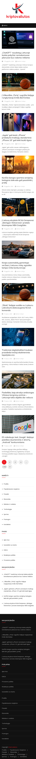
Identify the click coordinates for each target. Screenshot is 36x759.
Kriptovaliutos (12, 747)
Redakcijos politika (9, 555)
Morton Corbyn (21, 61)
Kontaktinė (7, 524)
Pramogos (7, 519)
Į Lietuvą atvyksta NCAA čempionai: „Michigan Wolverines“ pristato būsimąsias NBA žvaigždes (18, 223)
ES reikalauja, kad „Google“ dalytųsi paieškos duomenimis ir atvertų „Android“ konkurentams (18, 439)
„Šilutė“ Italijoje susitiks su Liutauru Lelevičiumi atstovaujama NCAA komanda (17, 308)
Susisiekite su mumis (10, 545)
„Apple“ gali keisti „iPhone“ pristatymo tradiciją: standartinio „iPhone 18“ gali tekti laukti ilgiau (17, 137)
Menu (5, 25)
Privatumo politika (9, 560)
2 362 (4, 467)
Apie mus (7, 540)
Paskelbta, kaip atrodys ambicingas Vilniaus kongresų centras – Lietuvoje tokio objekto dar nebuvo (18, 395)
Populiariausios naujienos (12, 489)
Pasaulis (6, 494)
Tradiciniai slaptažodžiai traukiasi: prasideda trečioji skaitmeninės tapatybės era (17, 352)
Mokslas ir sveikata (10, 504)
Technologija (8, 509)
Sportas (6, 514)
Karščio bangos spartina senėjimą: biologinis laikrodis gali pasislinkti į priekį (17, 180)
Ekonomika (7, 499)
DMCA (6, 550)
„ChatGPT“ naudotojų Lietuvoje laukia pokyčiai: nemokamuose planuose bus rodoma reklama (16, 55)
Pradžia (6, 484)
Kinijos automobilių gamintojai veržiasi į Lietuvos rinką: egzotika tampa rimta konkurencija (17, 265)
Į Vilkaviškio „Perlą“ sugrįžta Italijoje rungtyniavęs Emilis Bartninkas (18, 96)
